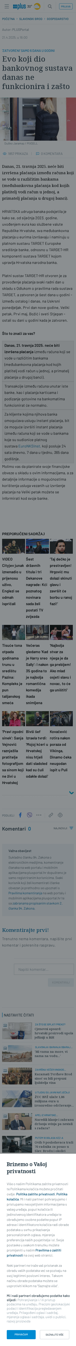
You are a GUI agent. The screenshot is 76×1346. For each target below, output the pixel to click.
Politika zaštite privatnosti (35, 1194)
